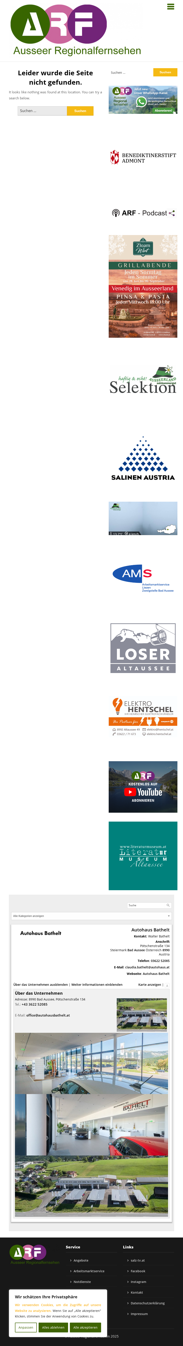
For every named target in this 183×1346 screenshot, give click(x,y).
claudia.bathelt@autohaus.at (147, 967)
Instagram (138, 1282)
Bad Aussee (136, 950)
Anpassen (26, 1327)
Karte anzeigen (149, 984)
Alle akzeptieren (85, 1327)
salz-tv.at (138, 1260)
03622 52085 (160, 961)
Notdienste (82, 1282)
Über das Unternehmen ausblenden (40, 984)
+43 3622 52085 (35, 1004)
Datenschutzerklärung (148, 1303)
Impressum (139, 1314)
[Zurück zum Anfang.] (167, 984)
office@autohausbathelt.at (48, 1015)
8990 (166, 950)
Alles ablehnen (53, 1327)
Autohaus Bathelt (156, 974)
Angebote (81, 1260)
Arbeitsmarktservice (89, 1271)
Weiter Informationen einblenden (97, 984)
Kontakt (137, 1292)
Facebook (138, 1271)
